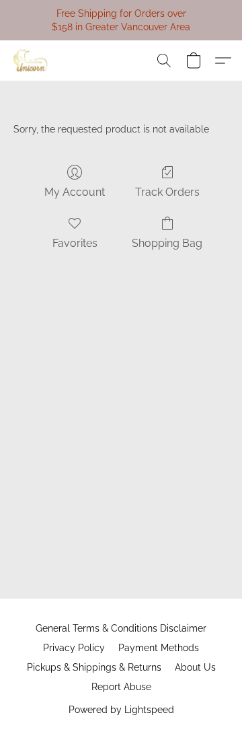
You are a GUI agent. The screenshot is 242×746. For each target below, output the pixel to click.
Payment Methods (158, 647)
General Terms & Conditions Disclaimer (121, 628)
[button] (31, 60)
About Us (195, 667)
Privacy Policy (74, 647)
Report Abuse (121, 686)
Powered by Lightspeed (121, 709)
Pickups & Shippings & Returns (94, 667)
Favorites (74, 243)
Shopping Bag (167, 243)
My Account (74, 192)
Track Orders (167, 192)
